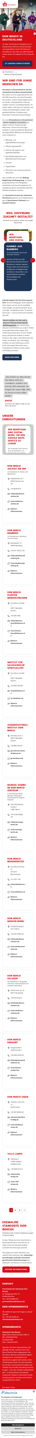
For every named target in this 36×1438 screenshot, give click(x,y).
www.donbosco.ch (18, 892)
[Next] (24, 1210)
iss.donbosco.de (17, 698)
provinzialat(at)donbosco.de (13, 1301)
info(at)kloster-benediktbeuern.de (18, 623)
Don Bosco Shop (8, 1387)
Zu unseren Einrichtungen (17, 63)
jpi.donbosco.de (17, 758)
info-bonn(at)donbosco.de (12, 1319)
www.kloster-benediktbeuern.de (18, 633)
